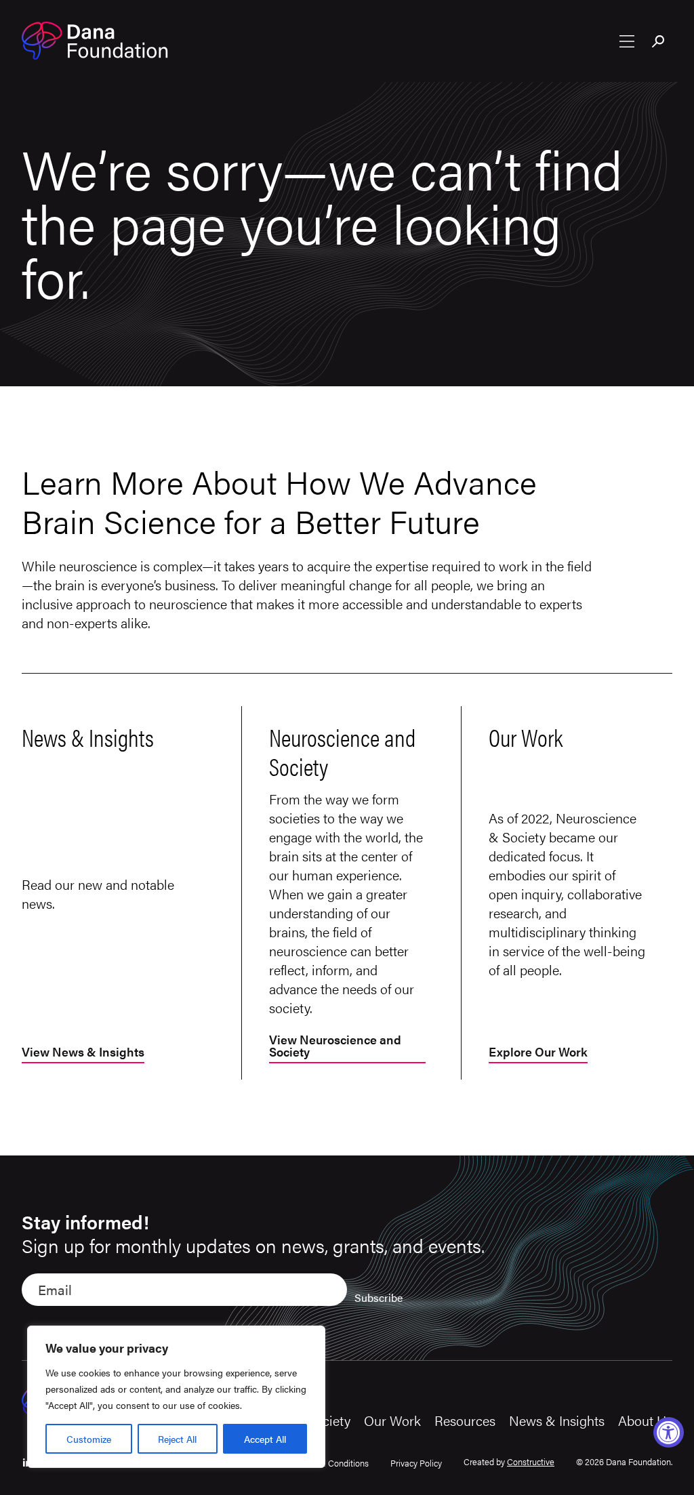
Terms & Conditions (331, 1462)
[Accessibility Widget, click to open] (668, 1432)
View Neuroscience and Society (335, 1046)
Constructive (530, 1461)
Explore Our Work (538, 1053)
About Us (645, 1420)
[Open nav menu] (626, 41)
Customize (88, 1439)
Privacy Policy (416, 1462)
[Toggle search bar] (658, 42)
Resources (464, 1420)
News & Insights (557, 1420)
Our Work (392, 1420)
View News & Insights (83, 1053)
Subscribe (378, 1297)
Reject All (177, 1439)
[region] (176, 1397)
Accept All (265, 1439)
